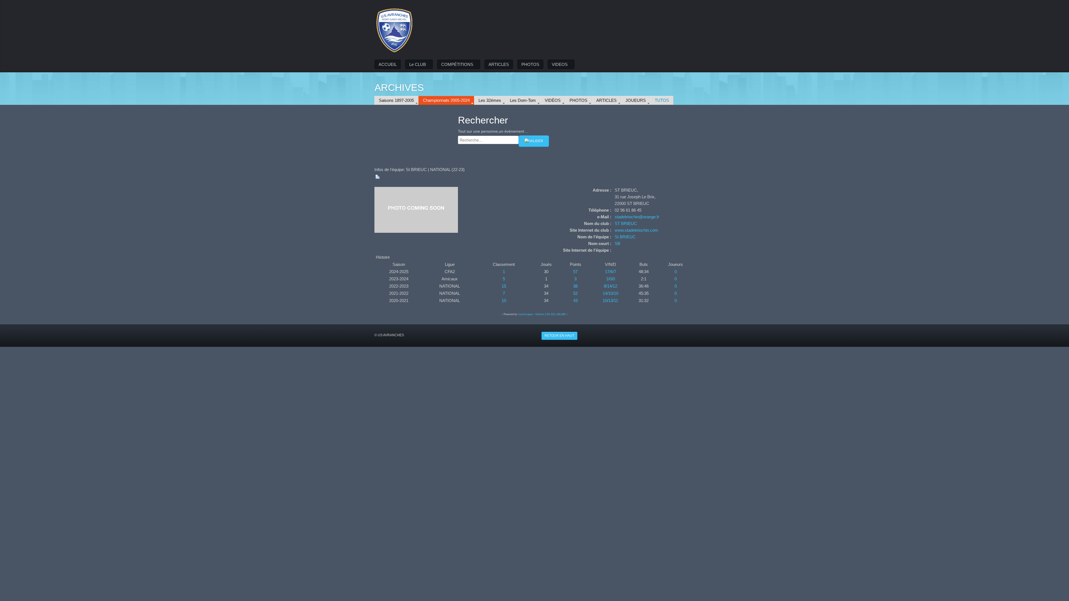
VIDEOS (560, 64)
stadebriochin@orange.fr (637, 216)
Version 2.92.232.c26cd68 (550, 314)
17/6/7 (610, 271)
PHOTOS (530, 64)
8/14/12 (610, 286)
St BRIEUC (625, 236)
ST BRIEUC (626, 223)
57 (575, 271)
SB (617, 243)
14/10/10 (610, 293)
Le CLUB (417, 64)
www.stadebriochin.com (636, 230)
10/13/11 (610, 300)
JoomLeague (525, 314)
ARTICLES (499, 64)
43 (575, 300)
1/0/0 (610, 278)
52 (575, 293)
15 (504, 286)
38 (575, 286)
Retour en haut (559, 336)
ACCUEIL (388, 64)
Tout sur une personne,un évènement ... (493, 131)
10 (504, 300)
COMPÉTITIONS (457, 64)
